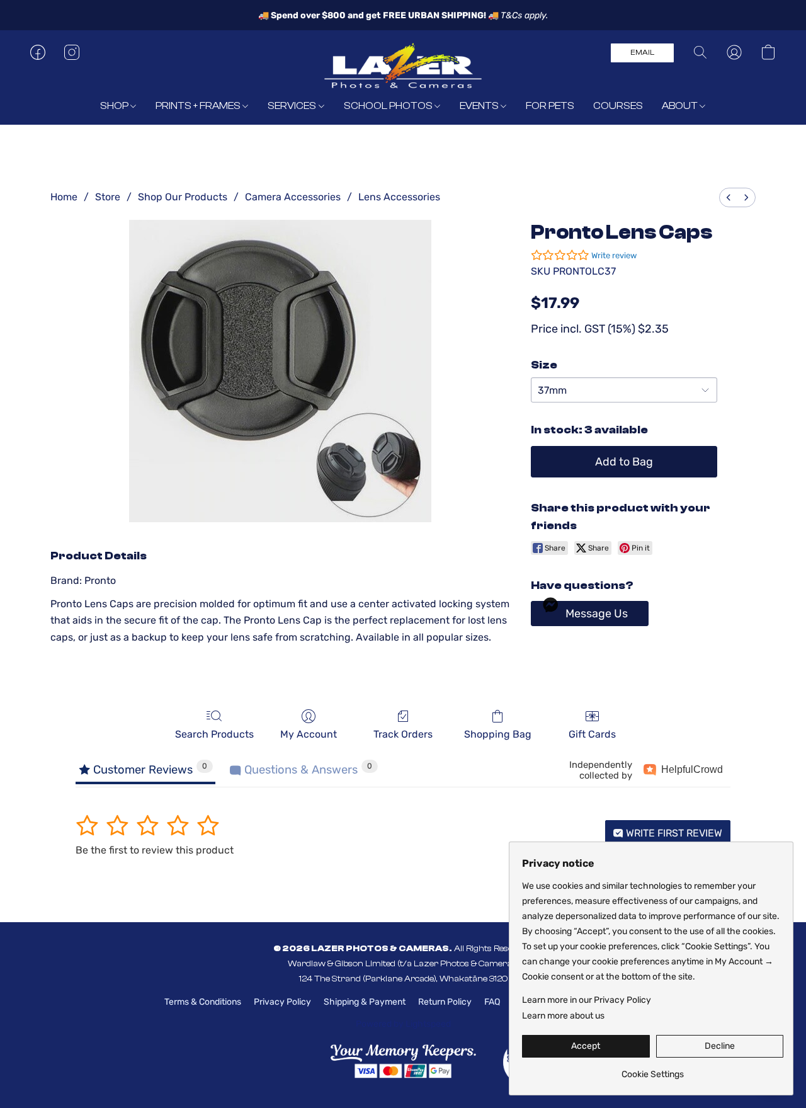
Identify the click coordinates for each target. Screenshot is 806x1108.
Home (63, 197)
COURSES (618, 105)
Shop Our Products (182, 197)
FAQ (492, 1002)
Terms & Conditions (202, 1002)
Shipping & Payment (365, 1002)
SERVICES (293, 105)
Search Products (214, 734)
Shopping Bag (497, 734)
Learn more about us (563, 1015)
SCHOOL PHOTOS (389, 105)
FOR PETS (550, 105)
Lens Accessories (399, 197)
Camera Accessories (293, 197)
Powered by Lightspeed (403, 1024)
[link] (652, 1070)
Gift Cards (592, 734)
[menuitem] (728, 197)
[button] (403, 65)
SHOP (115, 105)
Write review (614, 255)
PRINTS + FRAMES (199, 105)
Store (107, 197)
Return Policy (445, 1002)
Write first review (672, 833)
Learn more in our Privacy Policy (586, 1000)
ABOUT (681, 105)
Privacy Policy (282, 1002)
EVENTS (480, 105)
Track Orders (403, 734)
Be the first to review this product (155, 850)
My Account (308, 734)
